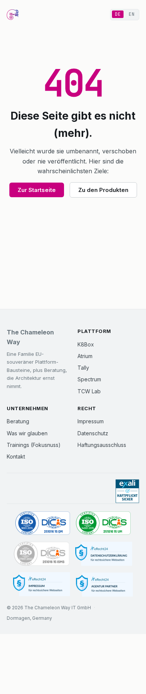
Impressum (90, 421)
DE (118, 14)
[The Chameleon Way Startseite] (12, 14)
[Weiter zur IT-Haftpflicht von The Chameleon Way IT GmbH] (127, 491)
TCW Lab (89, 391)
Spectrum (89, 379)
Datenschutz (92, 433)
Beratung (18, 421)
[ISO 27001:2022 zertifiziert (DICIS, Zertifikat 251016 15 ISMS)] (41, 554)
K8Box (85, 344)
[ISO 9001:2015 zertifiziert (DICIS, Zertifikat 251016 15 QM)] (42, 523)
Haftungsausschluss (101, 445)
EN (131, 14)
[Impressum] (41, 584)
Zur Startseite (37, 189)
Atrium (84, 356)
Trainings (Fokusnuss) (34, 445)
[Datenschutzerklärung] (103, 554)
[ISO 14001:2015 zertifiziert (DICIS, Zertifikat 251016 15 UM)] (103, 523)
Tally (83, 367)
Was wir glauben (27, 433)
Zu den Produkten (103, 189)
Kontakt (16, 456)
